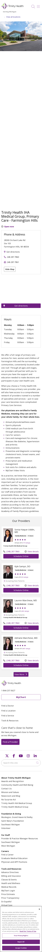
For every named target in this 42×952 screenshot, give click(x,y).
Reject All (21, 942)
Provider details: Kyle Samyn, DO (21, 578)
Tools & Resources (9, 720)
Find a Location (8, 710)
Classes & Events (9, 879)
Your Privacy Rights (21, 936)
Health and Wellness (10, 883)
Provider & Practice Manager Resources (19, 838)
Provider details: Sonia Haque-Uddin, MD (21, 543)
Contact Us (6, 788)
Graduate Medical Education (14, 858)
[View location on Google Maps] (21, 289)
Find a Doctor (7, 705)
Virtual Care (6, 905)
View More (21, 675)
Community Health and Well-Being (17, 785)
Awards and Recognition (12, 781)
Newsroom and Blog (10, 796)
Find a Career (7, 854)
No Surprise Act (8, 799)
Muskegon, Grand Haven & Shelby (17, 817)
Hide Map (9, 269)
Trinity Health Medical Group (14, 807)
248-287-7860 (13, 257)
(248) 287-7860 (11, 551)
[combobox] (21, 762)
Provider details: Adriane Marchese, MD (21, 652)
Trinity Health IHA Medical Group (16, 803)
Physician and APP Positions (14, 862)
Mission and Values (10, 792)
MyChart (21, 697)
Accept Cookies (21, 948)
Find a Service (7, 715)
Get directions (13, 252)
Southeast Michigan (10, 824)
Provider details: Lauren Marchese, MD (21, 614)
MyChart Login (8, 890)
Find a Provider (10, 741)
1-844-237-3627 (8, 690)
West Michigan (8, 846)
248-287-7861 (13, 262)
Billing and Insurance (11, 876)
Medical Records (8, 887)
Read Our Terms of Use (28, 931)
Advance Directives (10, 872)
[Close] (39, 909)
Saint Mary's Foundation (12, 821)
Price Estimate (8, 894)
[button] (39, 5)
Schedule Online (26, 556)
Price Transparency (10, 898)
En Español (6, 901)
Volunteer (5, 828)
